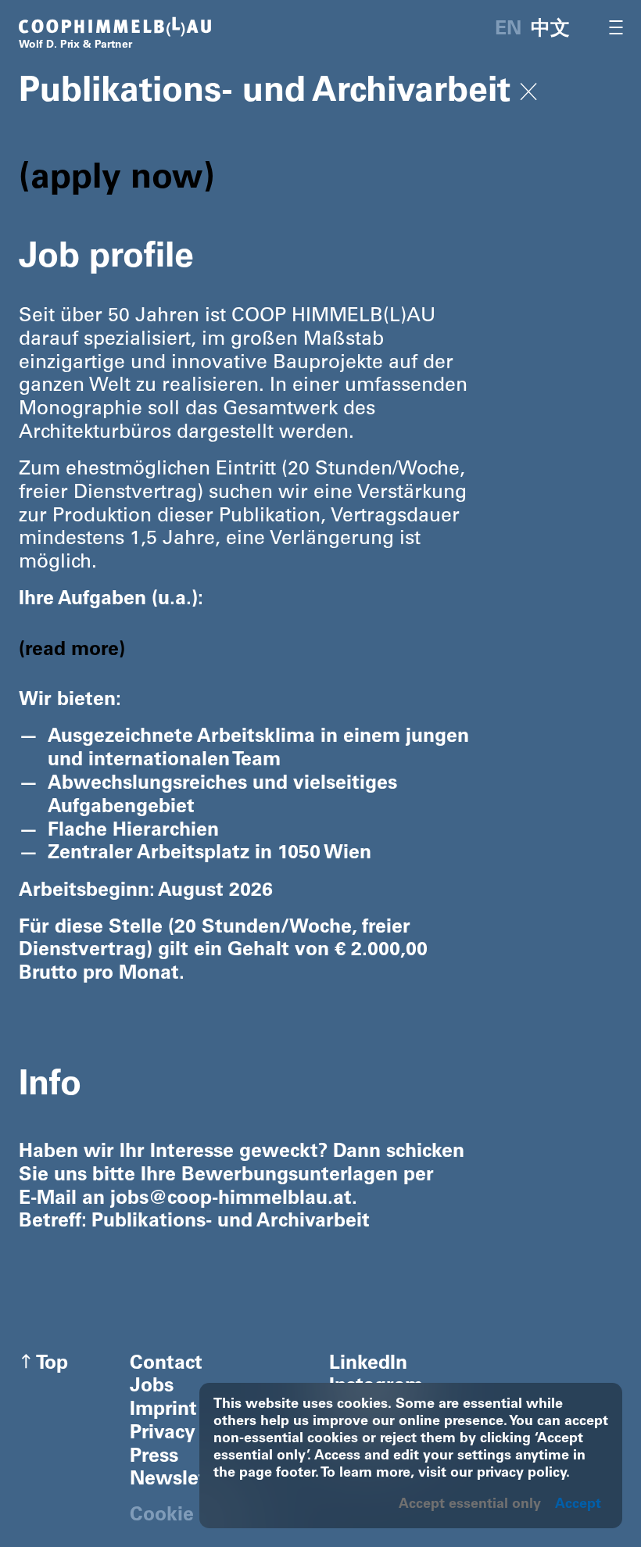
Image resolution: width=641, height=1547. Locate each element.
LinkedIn (368, 1364)
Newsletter (181, 1480)
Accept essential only (470, 1505)
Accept (578, 1505)
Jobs (152, 1387)
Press (154, 1457)
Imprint (163, 1410)
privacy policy (521, 1473)
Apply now (116, 180)
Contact (166, 1364)
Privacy (162, 1434)
